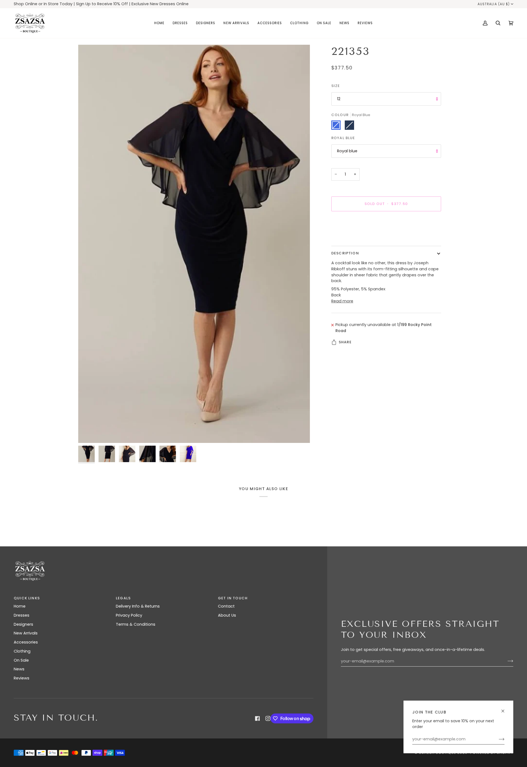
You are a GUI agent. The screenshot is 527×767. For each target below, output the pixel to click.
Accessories (26, 642)
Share (345, 342)
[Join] (497, 739)
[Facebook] (257, 718)
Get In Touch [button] (233, 598)
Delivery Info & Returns (138, 606)
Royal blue (347, 151)
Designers (23, 624)
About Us (227, 615)
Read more (342, 301)
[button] (180, 23)
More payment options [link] (354, 237)
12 (338, 99)
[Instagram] (267, 718)
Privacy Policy (129, 615)
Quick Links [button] (27, 598)
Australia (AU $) (494, 4)
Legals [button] (123, 598)
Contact (226, 606)
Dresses (21, 615)
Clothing (22, 651)
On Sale (21, 660)
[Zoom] (194, 244)
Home (20, 606)
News (19, 669)
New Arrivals (26, 633)
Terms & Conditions (135, 624)
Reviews (21, 678)
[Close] (505, 709)
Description (345, 253)
